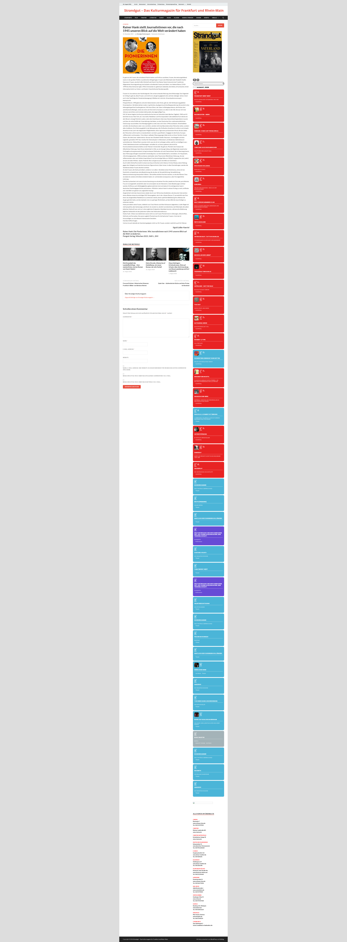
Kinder (198, 17)
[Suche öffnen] (223, 18)
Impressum (181, 4)
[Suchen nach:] (208, 25)
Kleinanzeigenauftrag (171, 4)
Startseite (128, 17)
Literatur (153, 17)
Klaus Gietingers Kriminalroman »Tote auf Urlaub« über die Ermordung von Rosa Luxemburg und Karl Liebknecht (179, 267)
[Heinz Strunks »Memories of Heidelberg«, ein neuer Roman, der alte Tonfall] (156, 255)
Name (125, 341)
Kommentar (127, 317)
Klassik (176, 17)
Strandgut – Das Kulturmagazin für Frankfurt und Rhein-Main (174, 10)
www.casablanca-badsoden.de (202, 925)
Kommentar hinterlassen (158, 34)
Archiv (135, 4)
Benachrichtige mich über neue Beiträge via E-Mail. (142, 382)
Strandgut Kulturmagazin (143, 34)
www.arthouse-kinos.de (199, 823)
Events (206, 17)
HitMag (222, 939)
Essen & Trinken (187, 17)
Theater (143, 17)
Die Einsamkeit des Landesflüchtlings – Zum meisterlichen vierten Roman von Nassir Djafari (133, 266)
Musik (169, 17)
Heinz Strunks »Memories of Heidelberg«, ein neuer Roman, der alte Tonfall (155, 265)
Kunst (161, 17)
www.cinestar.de (197, 832)
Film (136, 17)
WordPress (214, 939)
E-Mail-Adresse (129, 349)
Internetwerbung (151, 4)
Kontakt (189, 4)
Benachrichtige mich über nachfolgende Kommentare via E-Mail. (147, 376)
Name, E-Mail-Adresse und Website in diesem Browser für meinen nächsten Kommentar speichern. (154, 369)
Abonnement (142, 4)
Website (126, 357)
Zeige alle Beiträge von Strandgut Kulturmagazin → (139, 297)
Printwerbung (161, 4)
